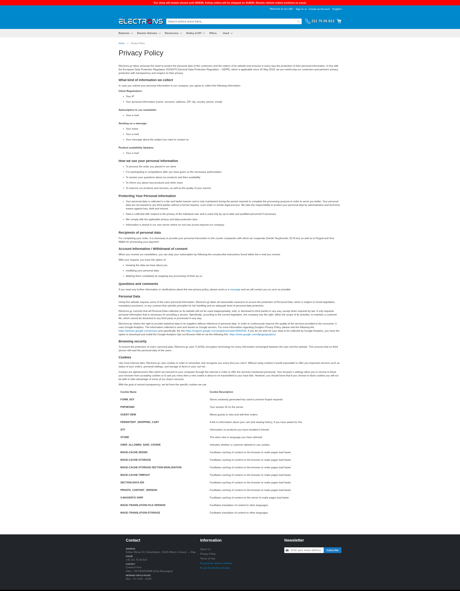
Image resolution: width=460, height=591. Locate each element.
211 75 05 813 (323, 21)
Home (122, 43)
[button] (337, 9)
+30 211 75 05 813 (136, 559)
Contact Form (133, 567)
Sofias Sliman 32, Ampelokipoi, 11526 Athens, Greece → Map (161, 552)
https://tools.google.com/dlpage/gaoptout (252, 334)
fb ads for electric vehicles (215, 567)
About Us (205, 549)
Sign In (300, 9)
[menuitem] (124, 33)
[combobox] (234, 21)
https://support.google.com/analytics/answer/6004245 (216, 330)
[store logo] (141, 20)
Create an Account (319, 9)
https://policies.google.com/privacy (138, 330)
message (235, 289)
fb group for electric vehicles (216, 563)
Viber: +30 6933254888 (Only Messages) (149, 571)
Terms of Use (207, 558)
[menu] (230, 33)
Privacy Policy (208, 553)
